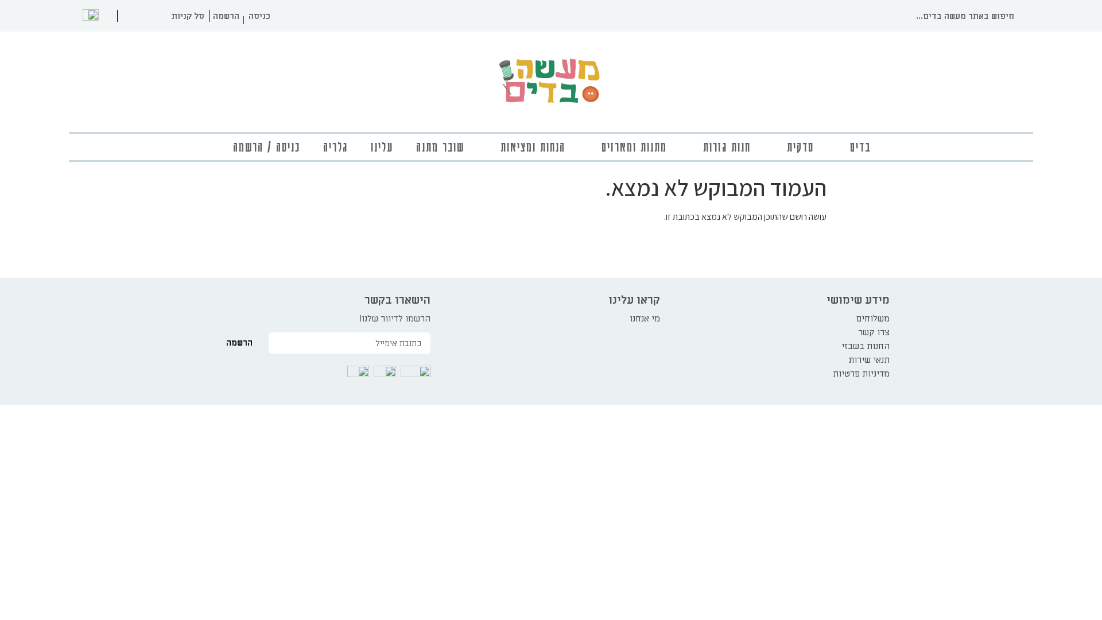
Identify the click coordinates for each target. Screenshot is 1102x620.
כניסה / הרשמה (266, 147)
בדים (860, 147)
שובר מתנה (440, 147)
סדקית (800, 147)
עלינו (382, 147)
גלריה (335, 147)
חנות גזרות (727, 147)
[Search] (1026, 16)
